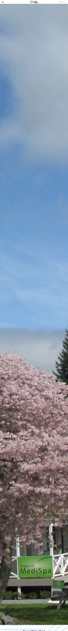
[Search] (64, 2)
